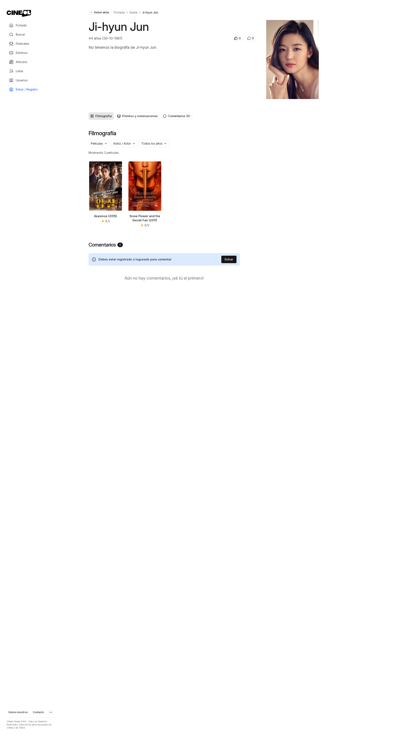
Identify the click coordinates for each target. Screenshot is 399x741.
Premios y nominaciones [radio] (140, 116)
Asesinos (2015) (105, 216)
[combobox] (99, 143)
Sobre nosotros (18, 712)
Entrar (229, 259)
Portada (119, 12)
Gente (133, 12)
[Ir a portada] (19, 13)
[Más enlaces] (50, 712)
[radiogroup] (124, 116)
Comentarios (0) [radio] (179, 116)
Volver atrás (101, 12)
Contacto (38, 712)
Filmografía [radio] (103, 116)
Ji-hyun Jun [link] (150, 12)
